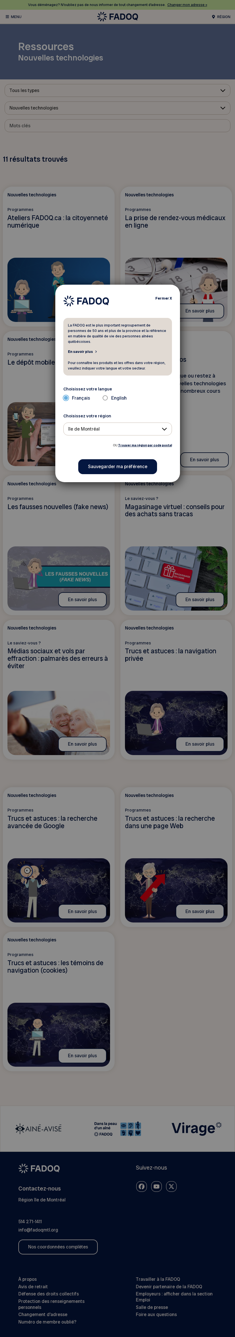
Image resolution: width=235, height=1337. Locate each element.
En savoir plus (80, 351)
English (119, 398)
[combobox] (117, 429)
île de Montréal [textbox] (84, 429)
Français (81, 398)
